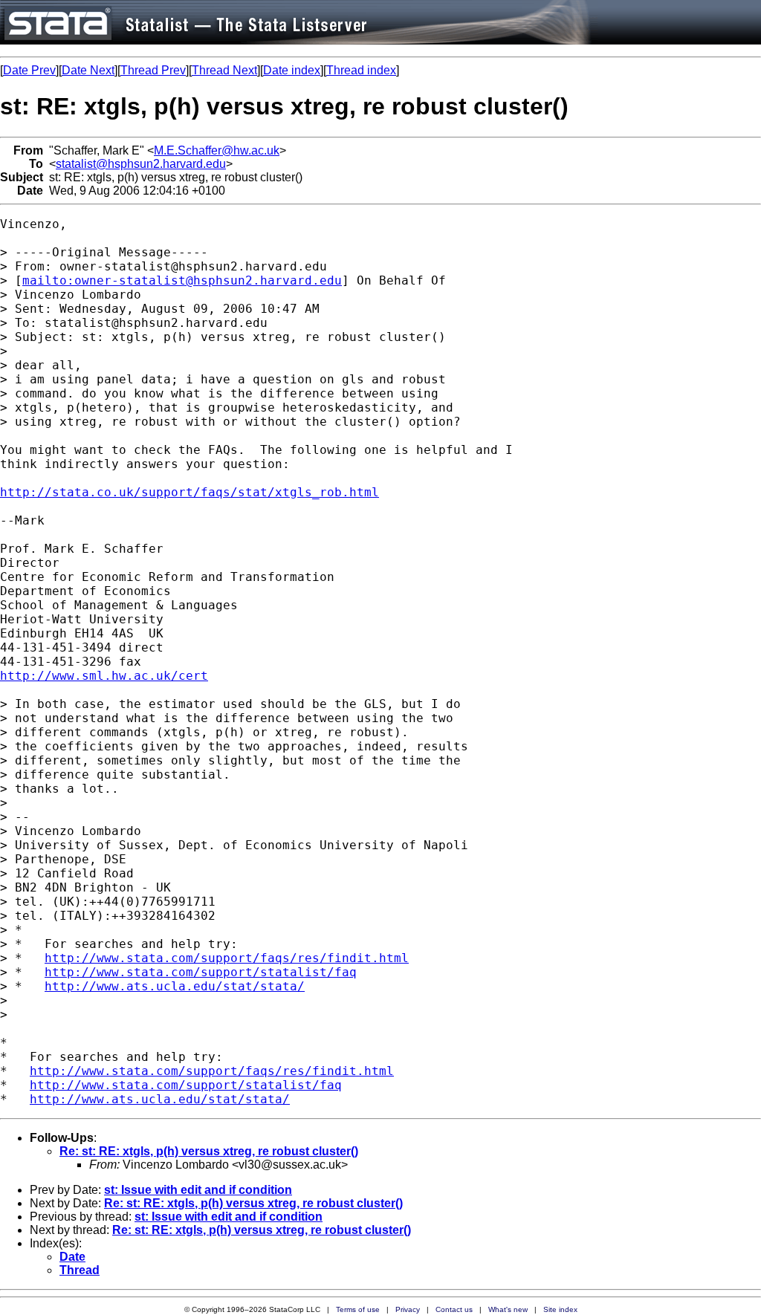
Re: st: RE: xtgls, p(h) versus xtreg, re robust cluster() (208, 1151)
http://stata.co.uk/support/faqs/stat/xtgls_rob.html (189, 492)
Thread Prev (153, 70)
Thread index (361, 70)
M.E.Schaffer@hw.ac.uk (216, 150)
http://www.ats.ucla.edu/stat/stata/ (175, 986)
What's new (508, 1309)
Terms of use (358, 1309)
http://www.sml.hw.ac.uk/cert (104, 676)
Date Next (88, 70)
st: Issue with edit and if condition (198, 1190)
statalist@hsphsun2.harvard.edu (141, 164)
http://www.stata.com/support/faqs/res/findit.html (227, 958)
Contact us (454, 1309)
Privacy (407, 1309)
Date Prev (29, 70)
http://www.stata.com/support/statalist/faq (201, 972)
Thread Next (224, 70)
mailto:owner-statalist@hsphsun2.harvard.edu (182, 280)
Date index (291, 70)
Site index (560, 1309)
